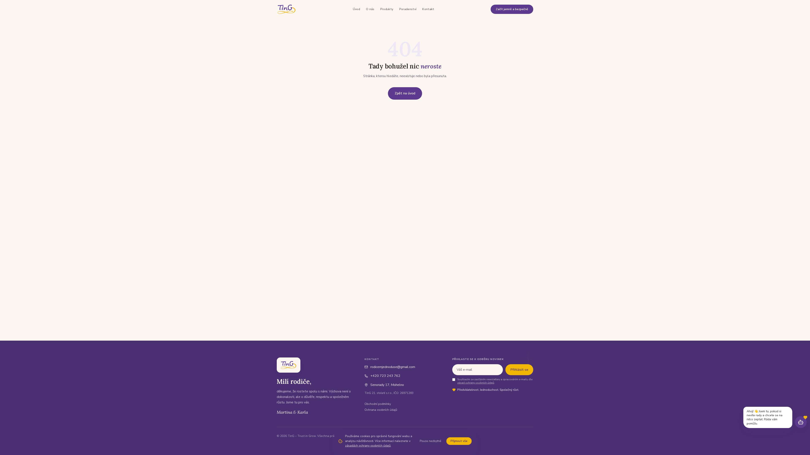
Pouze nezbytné (430, 441)
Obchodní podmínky (377, 404)
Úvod (356, 9)
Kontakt (428, 9)
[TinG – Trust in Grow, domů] (286, 9)
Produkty (386, 9)
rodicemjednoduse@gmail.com (392, 367)
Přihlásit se (519, 369)
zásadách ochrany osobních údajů (368, 446)
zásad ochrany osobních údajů (475, 382)
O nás (370, 9)
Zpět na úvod (405, 93)
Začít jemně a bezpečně (512, 9)
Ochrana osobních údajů (380, 410)
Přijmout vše (459, 441)
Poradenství (408, 9)
